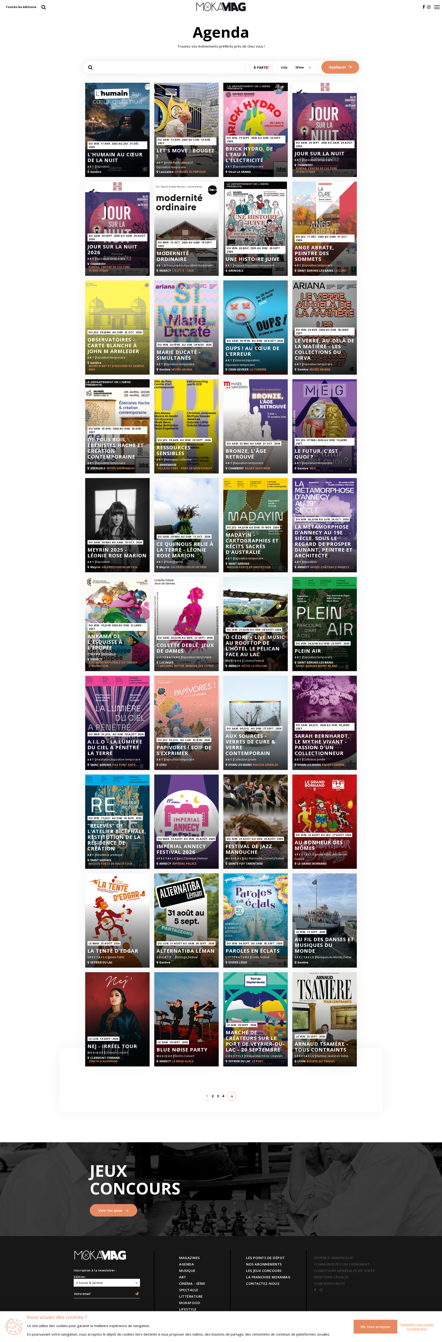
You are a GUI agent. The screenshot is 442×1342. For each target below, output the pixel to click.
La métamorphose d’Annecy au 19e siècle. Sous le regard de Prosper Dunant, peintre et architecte (324, 541)
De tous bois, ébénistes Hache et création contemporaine (115, 447)
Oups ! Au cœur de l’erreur (252, 351)
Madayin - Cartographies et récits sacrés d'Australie (252, 543)
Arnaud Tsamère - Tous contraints (321, 1046)
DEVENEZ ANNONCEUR (333, 1257)
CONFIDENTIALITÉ (329, 1283)
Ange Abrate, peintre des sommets (314, 253)
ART (182, 1277)
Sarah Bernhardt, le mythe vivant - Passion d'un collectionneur (322, 744)
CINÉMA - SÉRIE (192, 1283)
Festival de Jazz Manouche (249, 849)
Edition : (80, 1277)
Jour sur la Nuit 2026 (112, 249)
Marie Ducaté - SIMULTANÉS (179, 355)
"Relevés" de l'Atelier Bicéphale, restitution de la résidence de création (116, 837)
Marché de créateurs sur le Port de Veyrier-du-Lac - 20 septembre (255, 1040)
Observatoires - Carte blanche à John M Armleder (113, 345)
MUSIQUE (187, 1270)
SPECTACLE (188, 1290)
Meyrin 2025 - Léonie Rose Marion (117, 552)
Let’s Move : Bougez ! (186, 153)
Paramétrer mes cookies (417, 1324)
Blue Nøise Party (182, 1049)
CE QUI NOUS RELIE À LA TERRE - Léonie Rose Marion (185, 549)
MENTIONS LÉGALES (331, 1277)
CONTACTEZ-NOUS (262, 1283)
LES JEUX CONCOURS (264, 1270)
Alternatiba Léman (186, 951)
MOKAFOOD (189, 1302)
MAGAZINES (189, 1257)
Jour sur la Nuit (320, 153)
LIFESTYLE (188, 1309)
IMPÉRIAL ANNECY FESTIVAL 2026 (181, 849)
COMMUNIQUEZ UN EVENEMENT (342, 1264)
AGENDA (186, 1264)
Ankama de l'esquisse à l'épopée (104, 641)
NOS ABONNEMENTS (264, 1264)
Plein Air (308, 651)
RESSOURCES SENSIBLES (174, 450)
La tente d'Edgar (112, 951)
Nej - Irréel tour (112, 1046)
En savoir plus (417, 1329)
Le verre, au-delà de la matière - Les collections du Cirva (324, 349)
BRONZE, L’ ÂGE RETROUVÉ (246, 453)
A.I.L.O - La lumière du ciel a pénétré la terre (114, 747)
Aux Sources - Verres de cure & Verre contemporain (251, 744)
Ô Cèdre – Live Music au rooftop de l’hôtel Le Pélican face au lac (255, 645)
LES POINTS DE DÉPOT (265, 1257)
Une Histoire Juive (253, 259)
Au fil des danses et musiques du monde (324, 945)
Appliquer (338, 67)
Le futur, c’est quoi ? (316, 453)
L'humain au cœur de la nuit (115, 157)
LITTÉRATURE (191, 1296)
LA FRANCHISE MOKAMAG (268, 1277)
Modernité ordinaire (173, 256)
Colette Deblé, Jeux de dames (185, 648)
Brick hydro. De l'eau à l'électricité (249, 154)
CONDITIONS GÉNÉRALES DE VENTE (344, 1270)
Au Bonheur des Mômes (319, 845)
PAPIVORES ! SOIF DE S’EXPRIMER (184, 750)
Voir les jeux (110, 1210)
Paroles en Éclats (253, 951)
